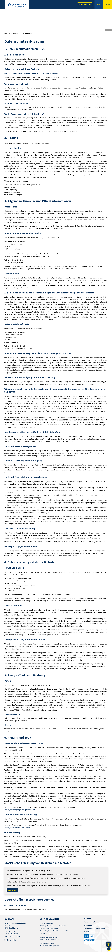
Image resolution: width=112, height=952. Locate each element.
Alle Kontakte (11, 940)
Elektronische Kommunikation (94, 929)
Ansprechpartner (47, 943)
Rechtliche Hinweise (91, 932)
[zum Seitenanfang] (109, 949)
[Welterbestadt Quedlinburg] (20, 930)
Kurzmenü (17, 33)
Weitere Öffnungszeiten (50, 946)
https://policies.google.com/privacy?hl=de (20, 810)
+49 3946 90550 (9, 931)
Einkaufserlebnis (84, 4)
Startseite (8, 33)
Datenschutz (27, 33)
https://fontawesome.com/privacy (17, 828)
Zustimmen (12, 890)
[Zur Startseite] (17, 5)
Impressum (88, 919)
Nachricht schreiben (12, 936)
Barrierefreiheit (89, 922)
